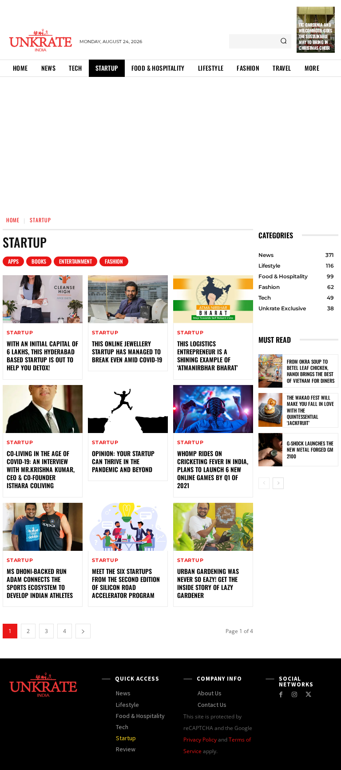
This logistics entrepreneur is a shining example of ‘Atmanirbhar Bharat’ (207, 356)
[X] (308, 694)
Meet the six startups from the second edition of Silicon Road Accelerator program (126, 583)
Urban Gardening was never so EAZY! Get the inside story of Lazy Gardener (208, 583)
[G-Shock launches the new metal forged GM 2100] (270, 450)
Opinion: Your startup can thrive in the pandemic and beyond (123, 461)
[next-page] (83, 631)
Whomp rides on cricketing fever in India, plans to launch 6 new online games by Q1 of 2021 (212, 469)
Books (39, 261)
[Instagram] (294, 694)
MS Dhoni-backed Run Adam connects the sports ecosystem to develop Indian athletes (40, 583)
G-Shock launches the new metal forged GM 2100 (310, 450)
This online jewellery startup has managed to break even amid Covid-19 (127, 351)
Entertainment (75, 261)
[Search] (283, 41)
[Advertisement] (170, 143)
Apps (13, 261)
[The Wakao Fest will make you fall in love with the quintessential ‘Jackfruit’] (270, 410)
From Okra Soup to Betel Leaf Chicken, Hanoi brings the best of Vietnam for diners (310, 371)
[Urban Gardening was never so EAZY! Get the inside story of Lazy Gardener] (213, 527)
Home (13, 220)
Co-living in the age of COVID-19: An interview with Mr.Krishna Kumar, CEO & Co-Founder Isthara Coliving (41, 469)
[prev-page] (264, 483)
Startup (20, 332)
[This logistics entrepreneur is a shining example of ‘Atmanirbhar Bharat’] (213, 299)
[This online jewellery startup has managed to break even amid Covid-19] (128, 299)
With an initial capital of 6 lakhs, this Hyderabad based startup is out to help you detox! (42, 356)
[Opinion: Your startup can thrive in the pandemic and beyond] (128, 409)
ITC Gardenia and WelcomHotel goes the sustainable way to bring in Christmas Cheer (315, 36)
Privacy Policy (200, 739)
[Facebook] (280, 694)
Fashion (114, 261)
